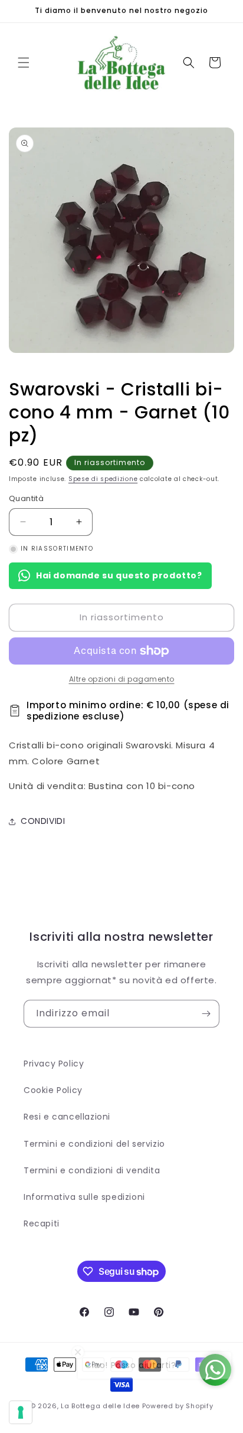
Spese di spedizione (102, 479)
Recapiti (42, 1223)
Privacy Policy (54, 1063)
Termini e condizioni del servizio (94, 1144)
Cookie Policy (53, 1090)
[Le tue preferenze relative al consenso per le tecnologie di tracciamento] (20, 1412)
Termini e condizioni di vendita (92, 1170)
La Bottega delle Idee (100, 1406)
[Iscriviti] (206, 1014)
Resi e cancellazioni (67, 1117)
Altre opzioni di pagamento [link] (122, 679)
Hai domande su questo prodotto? (119, 575)
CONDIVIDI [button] (43, 821)
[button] (24, 63)
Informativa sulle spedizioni (84, 1197)
